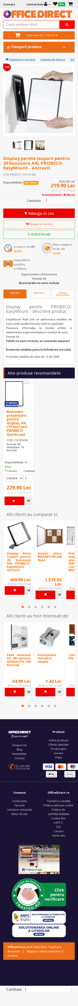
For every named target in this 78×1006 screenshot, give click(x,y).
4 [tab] (42, 607)
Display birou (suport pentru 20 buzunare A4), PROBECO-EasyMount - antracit (19, 561)
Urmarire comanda (19, 810)
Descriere (15, 292)
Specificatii (39, 292)
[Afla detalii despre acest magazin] (39, 894)
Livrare (58, 753)
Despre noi (19, 745)
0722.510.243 (40, 234)
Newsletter (19, 754)
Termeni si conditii (58, 801)
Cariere (58, 831)
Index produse (58, 740)
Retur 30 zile (19, 814)
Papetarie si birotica (21, 59)
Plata (58, 757)
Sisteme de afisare (52, 59)
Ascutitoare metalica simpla (47, 658)
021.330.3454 (23, 766)
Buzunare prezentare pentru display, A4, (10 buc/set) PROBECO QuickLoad (17, 423)
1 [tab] (22, 607)
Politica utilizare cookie (58, 805)
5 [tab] (48, 607)
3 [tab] (35, 607)
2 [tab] (29, 607)
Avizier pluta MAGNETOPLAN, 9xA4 (50, 556)
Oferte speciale (58, 744)
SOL (58, 827)
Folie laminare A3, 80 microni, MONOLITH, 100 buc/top (19, 660)
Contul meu (19, 801)
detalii (18, 251)
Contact (19, 758)
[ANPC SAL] (39, 917)
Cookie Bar (58, 818)
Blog (19, 749)
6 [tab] (55, 607)
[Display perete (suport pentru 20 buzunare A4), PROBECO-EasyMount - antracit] (16, 145)
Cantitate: (34, 200)
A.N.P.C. (58, 822)
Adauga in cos (40, 213)
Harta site (58, 835)
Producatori (58, 749)
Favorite (19, 805)
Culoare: (12, 471)
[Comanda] (70, 4)
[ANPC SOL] (39, 930)
